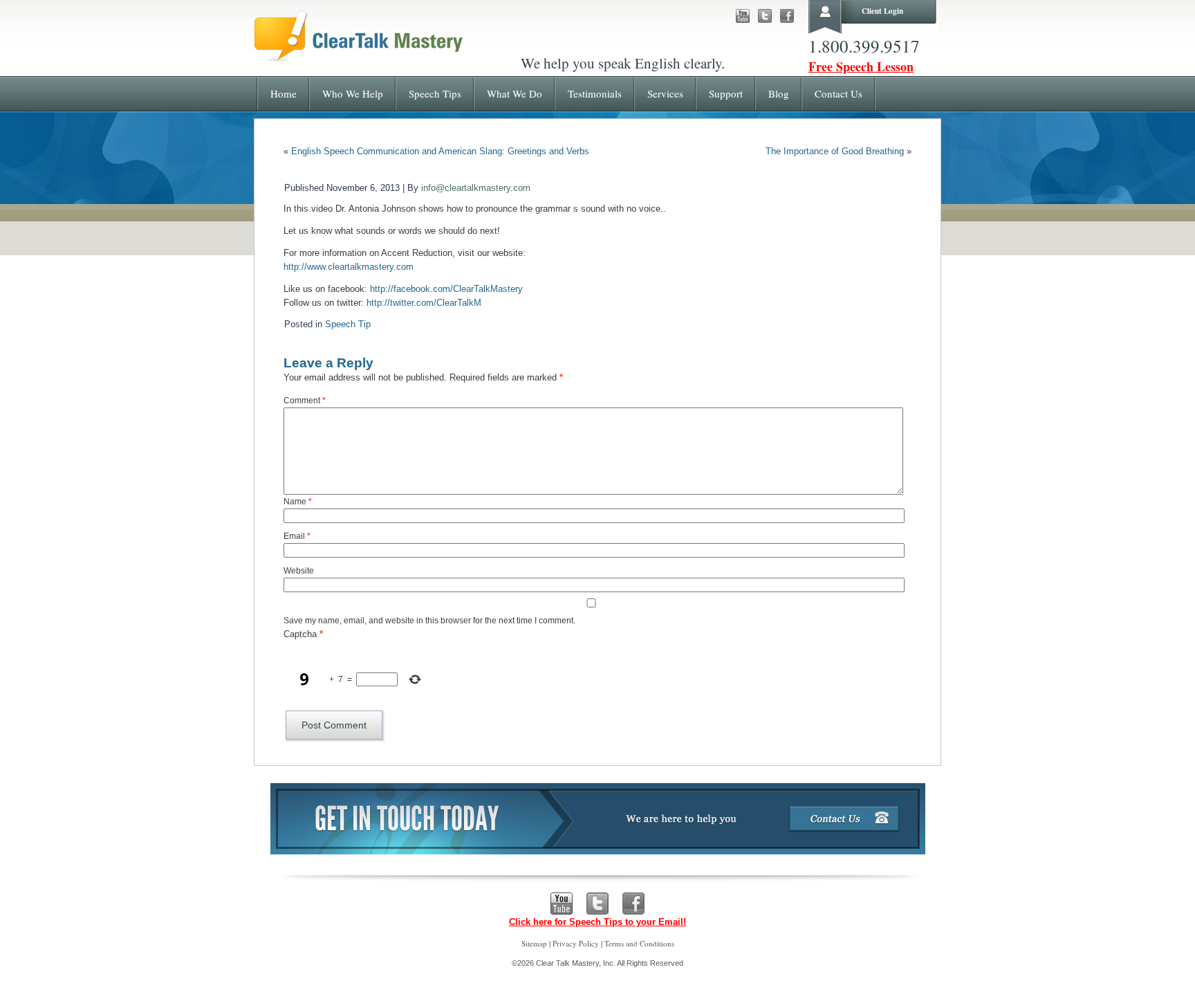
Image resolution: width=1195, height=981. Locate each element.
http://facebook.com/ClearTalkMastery (446, 289)
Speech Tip (348, 324)
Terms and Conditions (639, 943)
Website (299, 571)
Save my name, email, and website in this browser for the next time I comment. (429, 620)
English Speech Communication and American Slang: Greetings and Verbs (440, 151)
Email (297, 536)
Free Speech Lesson (861, 66)
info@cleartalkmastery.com (475, 188)
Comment (305, 400)
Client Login (882, 11)
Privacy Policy (576, 943)
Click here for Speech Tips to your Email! (597, 922)
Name (298, 501)
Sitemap (534, 943)
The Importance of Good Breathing (835, 151)
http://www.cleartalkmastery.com (349, 267)
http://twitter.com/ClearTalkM (424, 302)
